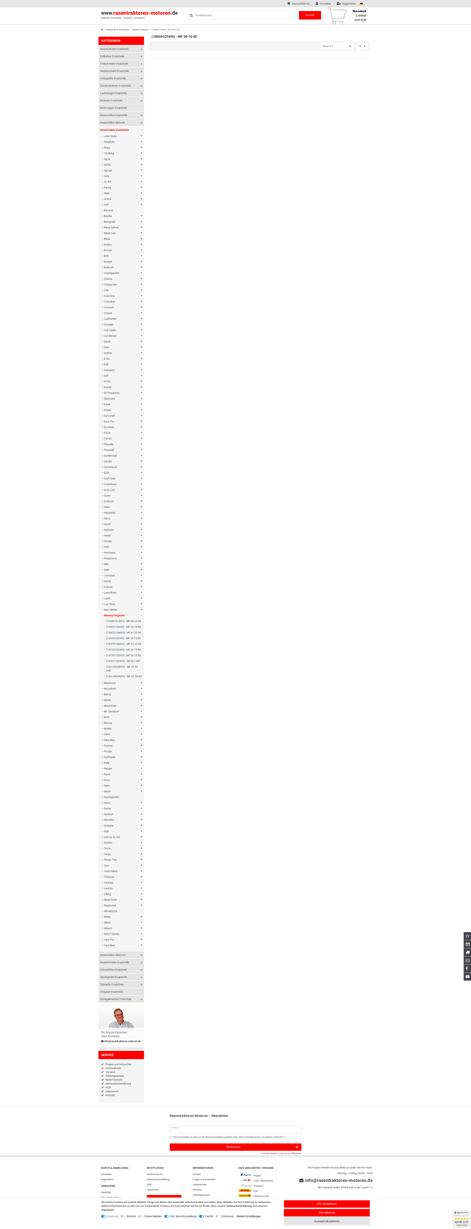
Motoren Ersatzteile (111, 100)
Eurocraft (109, 415)
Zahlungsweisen (115, 1075)
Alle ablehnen (327, 1212)
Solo (106, 831)
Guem (107, 495)
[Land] (361, 3)
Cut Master (110, 335)
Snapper (109, 825)
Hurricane (109, 552)
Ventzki (108, 888)
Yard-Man (109, 945)
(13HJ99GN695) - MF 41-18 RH (124, 676)
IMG (106, 564)
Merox (107, 694)
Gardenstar (110, 455)
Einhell (107, 387)
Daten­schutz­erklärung (158, 1179)
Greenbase (110, 484)
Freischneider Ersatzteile (114, 63)
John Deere (110, 136)
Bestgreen (110, 221)
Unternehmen (113, 1068)
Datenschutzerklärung (118, 1083)
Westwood (110, 905)
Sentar (107, 808)
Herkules (109, 529)
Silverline (109, 819)
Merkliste (106, 1192)
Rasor (107, 774)
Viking (107, 894)
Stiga (107, 147)
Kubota (108, 586)
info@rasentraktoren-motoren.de (122, 1041)
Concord (109, 307)
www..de (139, 14)
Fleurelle (108, 444)
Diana (107, 341)
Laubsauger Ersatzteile (113, 93)
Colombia (109, 295)
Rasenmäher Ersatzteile (113, 115)
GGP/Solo (109, 478)
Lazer (107, 598)
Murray (108, 722)
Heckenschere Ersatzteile (114, 71)
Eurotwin (109, 427)
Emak (107, 404)
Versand (110, 1072)
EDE (106, 364)
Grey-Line (109, 489)
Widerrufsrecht (114, 1079)
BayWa (108, 216)
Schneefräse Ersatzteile (113, 969)
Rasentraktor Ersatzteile (118, 30)
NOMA (107, 728)
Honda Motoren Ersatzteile (115, 85)
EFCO (107, 381)
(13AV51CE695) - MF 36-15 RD (123, 638)
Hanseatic (110, 512)
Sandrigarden (111, 797)
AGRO (107, 164)
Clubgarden (110, 284)
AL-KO (107, 181)
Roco (107, 779)
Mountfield (110, 705)
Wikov (107, 922)
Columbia (109, 301)
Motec (107, 700)
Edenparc (109, 370)
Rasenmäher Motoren (112, 122)
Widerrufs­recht (154, 1174)
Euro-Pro (109, 421)
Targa (107, 854)
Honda (108, 541)
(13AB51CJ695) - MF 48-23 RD (123, 621)
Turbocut (109, 876)
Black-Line (110, 233)
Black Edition (111, 227)
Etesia (107, 410)
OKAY (107, 734)
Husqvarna (110, 558)
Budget (108, 261)
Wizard (108, 928)
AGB (108, 1087)
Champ (108, 278)
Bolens (108, 244)
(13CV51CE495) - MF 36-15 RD (123, 649)
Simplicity (109, 141)
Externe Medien (153, 1216)
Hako (107, 507)
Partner (108, 745)
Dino (106, 347)
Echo (107, 358)
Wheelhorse (110, 911)
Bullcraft (109, 267)
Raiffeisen (109, 757)
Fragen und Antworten (118, 1064)
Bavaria (108, 210)
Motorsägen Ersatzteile (113, 107)
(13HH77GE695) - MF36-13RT (123, 661)
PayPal (209, 1216)
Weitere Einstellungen (249, 1216)
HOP (106, 546)
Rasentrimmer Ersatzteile (114, 962)
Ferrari (107, 438)
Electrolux (109, 398)
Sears (107, 802)
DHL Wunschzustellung (183, 1216)
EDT (106, 375)
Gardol (108, 461)
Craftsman (110, 318)
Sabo (107, 785)
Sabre (107, 791)
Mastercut (110, 682)
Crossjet (108, 324)
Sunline (108, 842)
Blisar (107, 238)
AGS (106, 176)
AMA (106, 193)
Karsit (107, 581)
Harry (107, 518)
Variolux (108, 882)
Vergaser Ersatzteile (111, 991)
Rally (106, 762)
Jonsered (109, 575)
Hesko (107, 535)
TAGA (107, 848)
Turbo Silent (110, 871)
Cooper (108, 313)
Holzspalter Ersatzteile (113, 78)
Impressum (112, 1091)
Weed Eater (110, 899)
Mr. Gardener (111, 711)
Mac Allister (110, 609)
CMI (106, 290)
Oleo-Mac (109, 740)
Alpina (107, 187)
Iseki (106, 569)
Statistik (131, 1216)
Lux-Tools (109, 604)
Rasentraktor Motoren (113, 954)
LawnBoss (110, 592)
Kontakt (110, 1095)
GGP (106, 472)
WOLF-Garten (112, 934)
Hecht (107, 524)
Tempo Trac (110, 859)
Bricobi (108, 250)
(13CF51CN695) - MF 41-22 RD (123, 643)
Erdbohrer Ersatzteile (112, 56)
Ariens (107, 198)
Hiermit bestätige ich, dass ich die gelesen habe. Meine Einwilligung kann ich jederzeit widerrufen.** (229, 1137)
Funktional (227, 1216)
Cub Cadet (110, 330)
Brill (106, 256)
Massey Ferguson (140, 30)
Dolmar (108, 353)
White (107, 916)
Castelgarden (111, 273)
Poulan (108, 751)
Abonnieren (233, 1147)
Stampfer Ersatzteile (111, 984)
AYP (106, 204)
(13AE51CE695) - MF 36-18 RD (123, 626)
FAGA (107, 432)
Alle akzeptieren (327, 1203)
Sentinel (108, 814)
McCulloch (110, 688)
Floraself (109, 449)
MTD (106, 717)
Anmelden (106, 1174)
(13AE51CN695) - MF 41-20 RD (123, 632)
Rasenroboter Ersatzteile (114, 48)
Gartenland (110, 467)
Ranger (108, 768)
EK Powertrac (112, 392)
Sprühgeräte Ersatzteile (113, 977)
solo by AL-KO (112, 837)
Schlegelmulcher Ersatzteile (115, 999)
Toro (106, 865)
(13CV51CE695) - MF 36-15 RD (123, 655)
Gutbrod (109, 501)
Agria (107, 159)
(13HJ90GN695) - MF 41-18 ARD (122, 668)
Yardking (109, 153)
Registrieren (107, 1179)
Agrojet (108, 170)
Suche (310, 15)
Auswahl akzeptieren (327, 1221)
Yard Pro (109, 939)
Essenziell (112, 1216)
